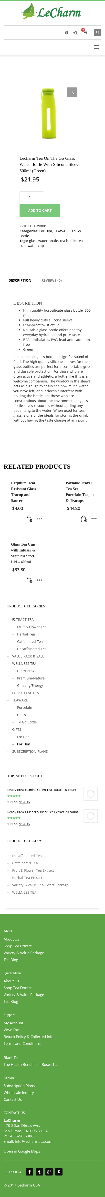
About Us (11, 939)
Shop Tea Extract (18, 945)
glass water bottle (43, 240)
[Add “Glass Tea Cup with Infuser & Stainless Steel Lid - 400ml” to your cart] (29, 580)
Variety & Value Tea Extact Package (40, 885)
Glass (21, 714)
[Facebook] (29, 1172)
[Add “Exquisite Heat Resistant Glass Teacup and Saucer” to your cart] (29, 519)
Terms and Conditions (22, 1043)
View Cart (12, 1029)
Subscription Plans (19, 1085)
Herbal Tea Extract (27, 877)
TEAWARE (62, 231)
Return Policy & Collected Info (28, 1036)
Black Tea (12, 1057)
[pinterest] (59, 1172)
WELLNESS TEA (24, 663)
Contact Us (13, 1099)
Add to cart (40, 210)
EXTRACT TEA (23, 619)
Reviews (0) (52, 280)
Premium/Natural (31, 678)
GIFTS (16, 729)
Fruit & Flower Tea (32, 627)
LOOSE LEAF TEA (25, 692)
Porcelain (24, 707)
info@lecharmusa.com (33, 1141)
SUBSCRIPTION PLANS (30, 751)
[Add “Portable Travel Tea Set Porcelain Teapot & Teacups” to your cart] (84, 519)
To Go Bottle (27, 722)
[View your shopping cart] (85, 32)
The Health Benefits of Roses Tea (31, 1064)
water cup (36, 245)
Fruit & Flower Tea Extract (33, 870)
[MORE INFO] (39, 519)
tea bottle (68, 240)
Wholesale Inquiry (19, 1092)
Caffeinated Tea (30, 641)
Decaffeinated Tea (32, 648)
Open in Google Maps (22, 1151)
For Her (23, 736)
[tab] (20, 280)
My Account (13, 1022)
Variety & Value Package (24, 952)
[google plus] (49, 1172)
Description (20, 280)
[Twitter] (39, 1172)
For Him (45, 231)
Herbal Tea (26, 634)
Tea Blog (11, 959)
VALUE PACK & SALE (28, 656)
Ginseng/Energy (30, 685)
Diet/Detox (25, 670)
